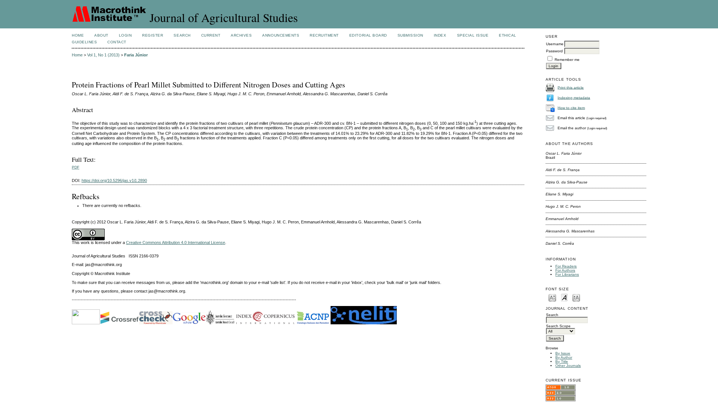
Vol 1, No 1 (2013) (103, 55)
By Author (563, 357)
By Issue (562, 353)
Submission (410, 35)
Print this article (571, 87)
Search (182, 35)
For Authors (565, 270)
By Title (561, 361)
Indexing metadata (574, 97)
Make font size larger (576, 297)
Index (440, 35)
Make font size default (564, 297)
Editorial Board (368, 35)
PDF (75, 167)
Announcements (280, 35)
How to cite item (571, 107)
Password (554, 51)
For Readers (566, 266)
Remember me (567, 60)
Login (125, 35)
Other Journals (568, 366)
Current (211, 35)
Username (555, 44)
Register (152, 35)
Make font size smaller (552, 297)
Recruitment (324, 35)
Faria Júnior (136, 55)
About (101, 35)
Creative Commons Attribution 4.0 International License (175, 242)
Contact (116, 42)
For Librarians (567, 274)
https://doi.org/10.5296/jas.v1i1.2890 (114, 180)
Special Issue (473, 35)
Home (78, 35)
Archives (241, 35)
